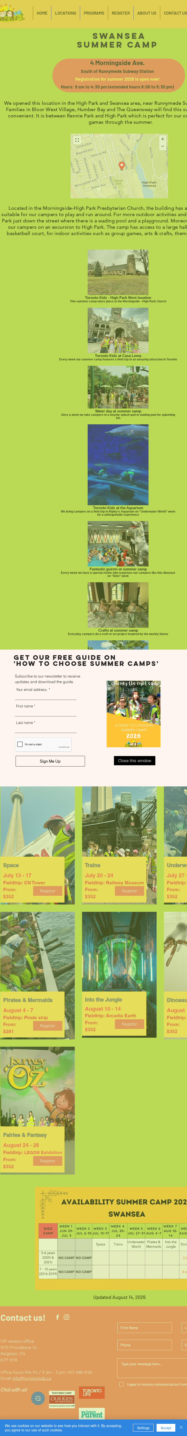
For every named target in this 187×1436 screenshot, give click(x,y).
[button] (135, 761)
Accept (166, 1427)
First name (24, 706)
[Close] (181, 1427)
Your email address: (32, 689)
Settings (143, 1427)
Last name (24, 722)
